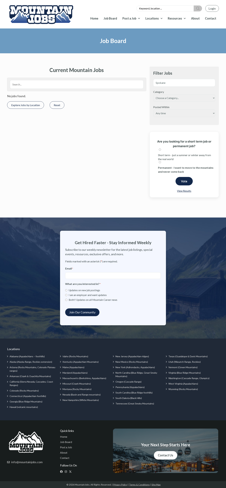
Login (212, 8)
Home (94, 18)
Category (158, 91)
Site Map (156, 484)
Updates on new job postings (84, 290)
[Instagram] (67, 471)
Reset (57, 105)
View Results (184, 190)
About (195, 18)
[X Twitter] (71, 471)
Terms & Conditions (139, 484)
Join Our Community (82, 312)
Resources (175, 18)
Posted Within (161, 107)
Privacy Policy (120, 484)
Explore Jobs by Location (25, 105)
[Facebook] (62, 471)
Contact (210, 18)
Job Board (110, 18)
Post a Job (129, 18)
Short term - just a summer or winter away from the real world (184, 157)
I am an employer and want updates (88, 294)
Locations (152, 18)
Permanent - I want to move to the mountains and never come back (185, 169)
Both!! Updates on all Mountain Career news (93, 299)
